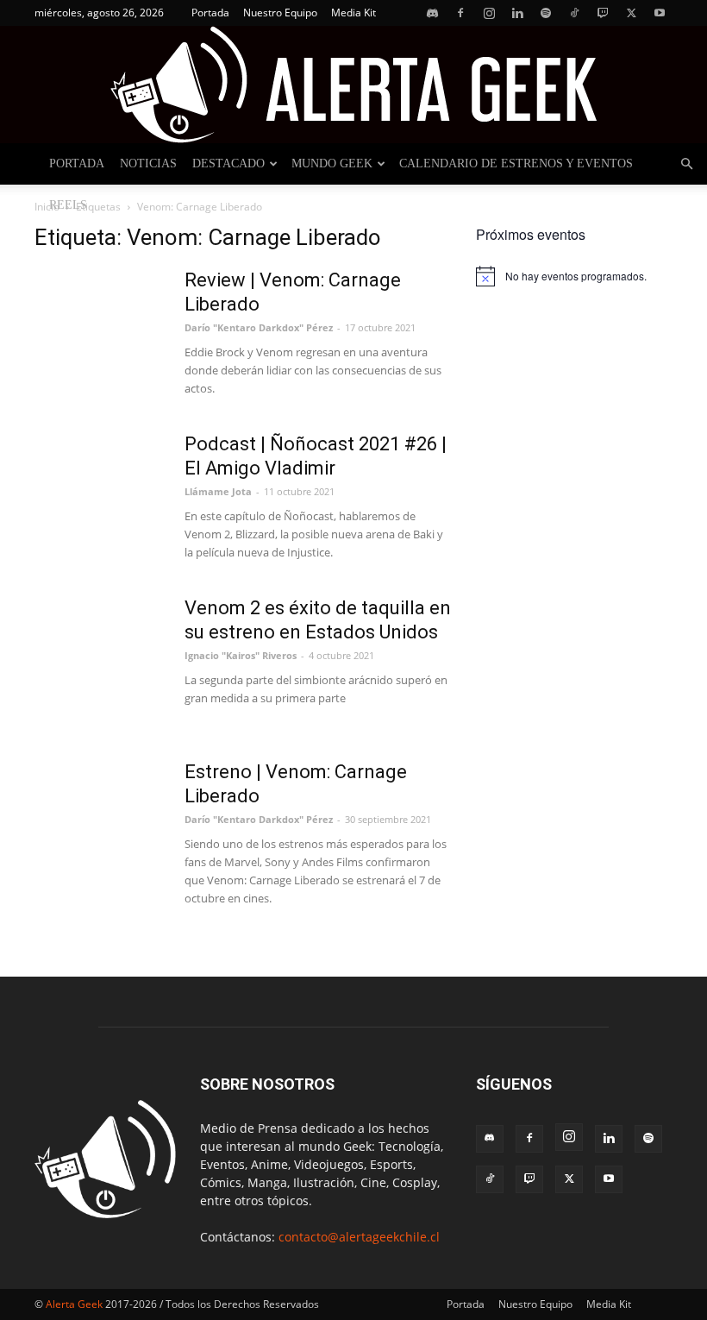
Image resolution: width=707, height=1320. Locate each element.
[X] (631, 13)
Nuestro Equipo (280, 12)
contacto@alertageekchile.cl (359, 1237)
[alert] (574, 276)
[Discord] (432, 13)
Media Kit (353, 12)
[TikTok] (574, 13)
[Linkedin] (517, 13)
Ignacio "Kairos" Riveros (241, 655)
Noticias (148, 163)
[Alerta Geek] (353, 84)
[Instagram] (489, 13)
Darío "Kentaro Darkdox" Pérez (259, 327)
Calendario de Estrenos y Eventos (516, 163)
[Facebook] (460, 13)
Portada (210, 12)
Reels (68, 204)
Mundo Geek (331, 163)
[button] (686, 164)
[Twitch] (603, 13)
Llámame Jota (218, 491)
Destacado (228, 163)
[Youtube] (660, 13)
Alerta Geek (74, 1304)
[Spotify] (546, 13)
